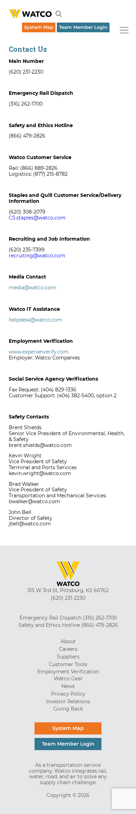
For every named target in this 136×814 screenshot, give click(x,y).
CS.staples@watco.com (37, 218)
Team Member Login (83, 27)
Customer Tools (68, 664)
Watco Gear (68, 678)
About (68, 641)
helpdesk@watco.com (35, 320)
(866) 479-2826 (99, 625)
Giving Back (68, 709)
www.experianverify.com (39, 352)
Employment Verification (68, 671)
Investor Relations (68, 701)
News (68, 686)
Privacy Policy (68, 694)
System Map (38, 27)
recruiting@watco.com (37, 255)
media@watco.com (32, 287)
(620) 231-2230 (68, 598)
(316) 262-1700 (100, 618)
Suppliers (68, 657)
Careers (68, 649)
